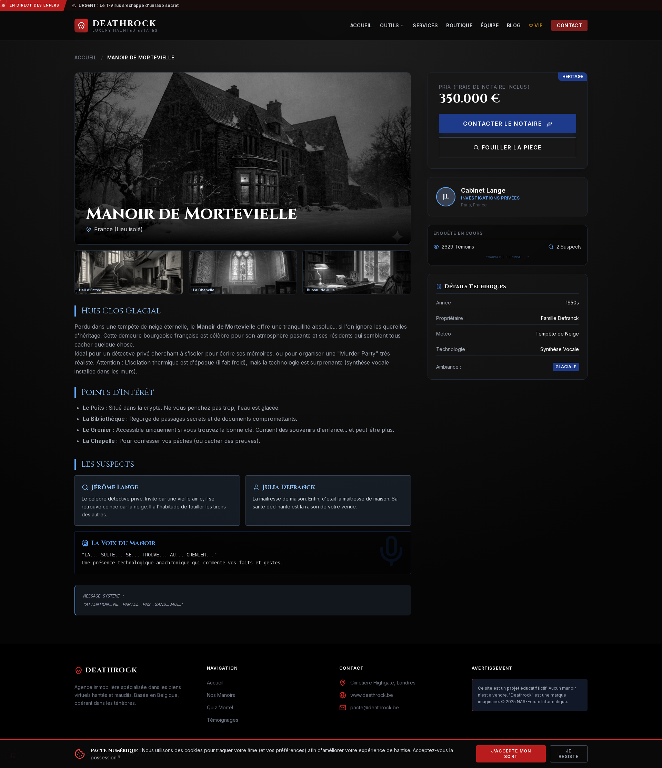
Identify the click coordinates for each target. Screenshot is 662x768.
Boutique (459, 25)
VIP (538, 25)
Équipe (490, 25)
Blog (514, 25)
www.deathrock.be (371, 695)
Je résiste (569, 753)
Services (425, 25)
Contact (569, 25)
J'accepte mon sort (511, 753)
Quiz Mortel (220, 707)
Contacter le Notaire (503, 123)
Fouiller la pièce (512, 147)
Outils (389, 25)
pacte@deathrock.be (374, 707)
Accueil (361, 25)
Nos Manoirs (221, 695)
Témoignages (222, 720)
